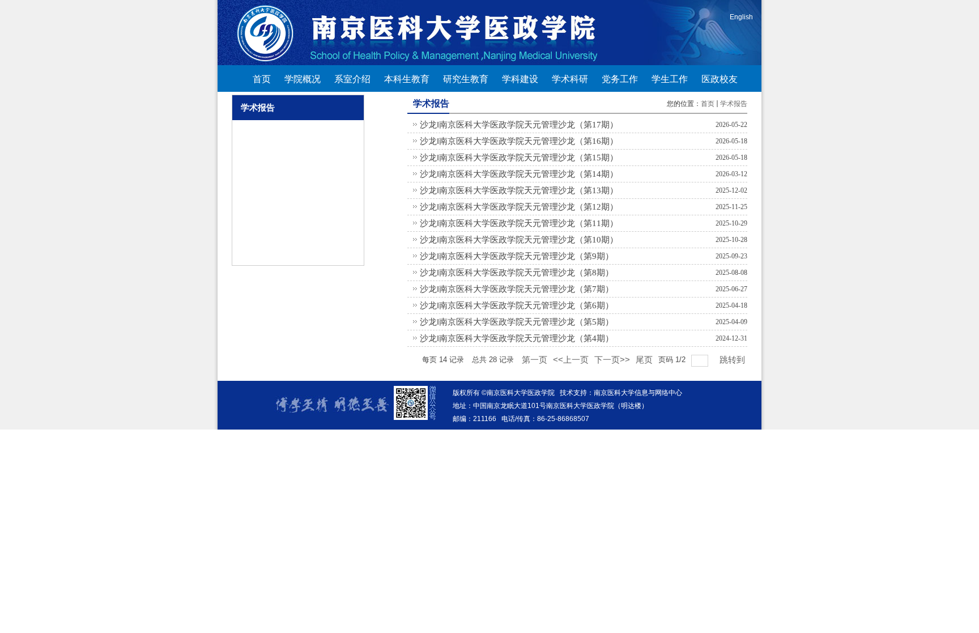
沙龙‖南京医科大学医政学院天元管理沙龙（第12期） (519, 206)
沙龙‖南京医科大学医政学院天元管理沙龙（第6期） (517, 305)
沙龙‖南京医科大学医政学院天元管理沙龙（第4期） (517, 338)
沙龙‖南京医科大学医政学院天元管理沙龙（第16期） (519, 141)
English (741, 17)
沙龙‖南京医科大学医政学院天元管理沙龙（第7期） (517, 289)
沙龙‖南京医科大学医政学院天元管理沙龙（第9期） (517, 256)
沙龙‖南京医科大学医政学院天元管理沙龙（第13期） (519, 190)
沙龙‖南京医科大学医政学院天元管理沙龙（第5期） (517, 321)
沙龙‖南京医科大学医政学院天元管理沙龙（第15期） (519, 157)
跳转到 (733, 359)
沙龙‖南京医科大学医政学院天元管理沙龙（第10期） (519, 239)
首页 (707, 104)
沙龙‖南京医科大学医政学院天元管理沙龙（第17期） (519, 124)
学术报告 (733, 104)
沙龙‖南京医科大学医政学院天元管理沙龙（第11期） (519, 223)
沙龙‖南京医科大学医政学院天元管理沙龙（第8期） (517, 272)
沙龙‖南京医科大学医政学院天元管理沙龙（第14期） (519, 174)
